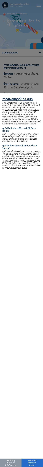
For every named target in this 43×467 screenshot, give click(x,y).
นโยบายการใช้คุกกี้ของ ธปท (25, 123)
